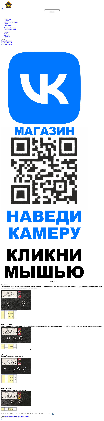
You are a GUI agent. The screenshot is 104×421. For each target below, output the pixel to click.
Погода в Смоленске (6, 41)
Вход (2, 8)
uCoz (17, 416)
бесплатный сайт (10, 416)
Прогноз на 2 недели (6, 44)
